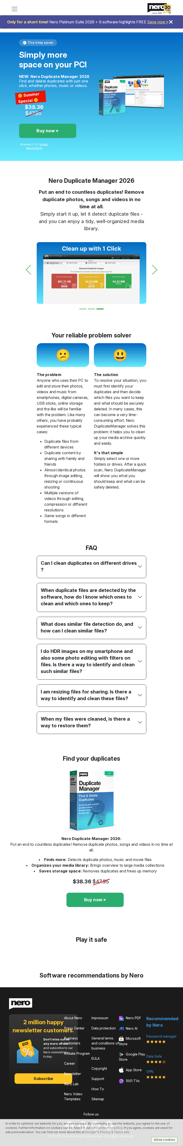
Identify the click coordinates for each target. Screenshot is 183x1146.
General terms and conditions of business (105, 1043)
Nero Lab (71, 1084)
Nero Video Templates (73, 1096)
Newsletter (72, 1074)
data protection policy (106, 1128)
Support (98, 1079)
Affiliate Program (77, 1053)
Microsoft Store (130, 1041)
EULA (96, 1058)
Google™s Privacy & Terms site (107, 1132)
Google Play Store (132, 1056)
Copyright (99, 1068)
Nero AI (131, 1028)
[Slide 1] (82, 309)
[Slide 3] (100, 309)
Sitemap (98, 1099)
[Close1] (171, 22)
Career (69, 1063)
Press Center (74, 1028)
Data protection (104, 1028)
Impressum (100, 1018)
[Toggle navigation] (14, 9)
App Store (133, 1070)
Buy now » (47, 130)
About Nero (73, 1018)
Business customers (72, 1040)
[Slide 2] (91, 309)
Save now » (157, 22)
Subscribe (43, 1078)
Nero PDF (133, 1018)
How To (98, 1089)
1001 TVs (132, 1081)
